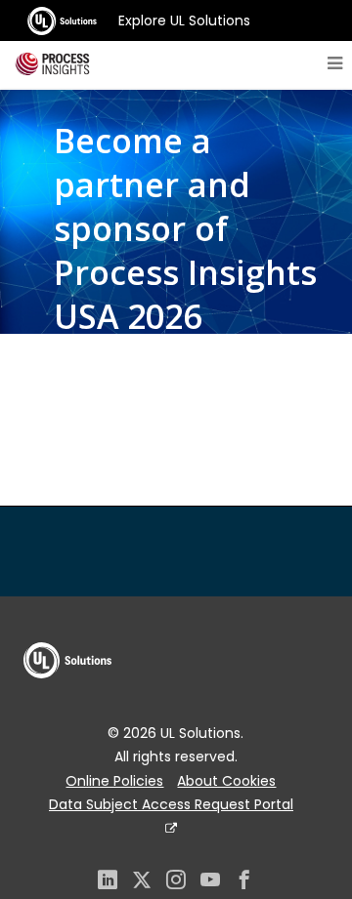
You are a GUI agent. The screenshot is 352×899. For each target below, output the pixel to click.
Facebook (244, 882)
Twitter (142, 882)
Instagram (176, 882)
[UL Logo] (67, 697)
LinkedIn (107, 882)
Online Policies (114, 781)
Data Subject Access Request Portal (171, 804)
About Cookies (226, 781)
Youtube (210, 882)
